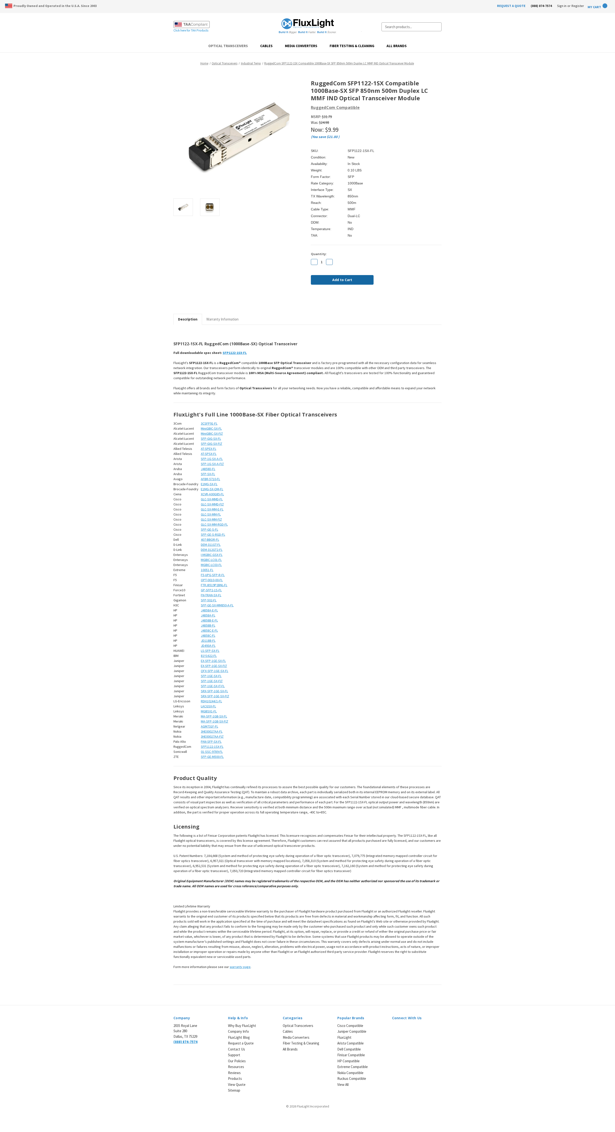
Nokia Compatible (350, 1072)
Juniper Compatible (351, 1031)
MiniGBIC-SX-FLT (212, 433)
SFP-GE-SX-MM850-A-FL (217, 605)
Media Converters (301, 46)
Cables (266, 46)
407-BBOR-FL (210, 539)
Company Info (238, 1031)
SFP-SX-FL (208, 474)
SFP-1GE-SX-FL (211, 676)
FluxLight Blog (239, 1037)
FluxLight (344, 1037)
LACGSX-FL (208, 706)
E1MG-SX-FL (209, 484)
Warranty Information (222, 319)
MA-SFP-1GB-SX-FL (214, 716)
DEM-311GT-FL (211, 544)
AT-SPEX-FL (208, 449)
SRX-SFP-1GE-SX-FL (214, 691)
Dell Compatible (349, 1049)
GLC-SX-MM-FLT (211, 519)
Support (234, 1055)
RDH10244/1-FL (211, 701)
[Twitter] (337, 301)
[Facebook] (313, 301)
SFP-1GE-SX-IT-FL (213, 686)
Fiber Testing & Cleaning (352, 46)
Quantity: (319, 254)
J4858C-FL (208, 635)
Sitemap (234, 1090)
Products (235, 1078)
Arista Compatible (350, 1043)
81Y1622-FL (209, 656)
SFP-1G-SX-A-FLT (212, 464)
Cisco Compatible (350, 1025)
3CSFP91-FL (209, 423)
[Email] (321, 301)
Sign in (561, 6)
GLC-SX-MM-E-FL (212, 509)
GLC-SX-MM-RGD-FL (214, 524)
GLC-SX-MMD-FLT (212, 504)
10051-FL (207, 570)
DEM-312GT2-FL (211, 549)
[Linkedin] (346, 301)
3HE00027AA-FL (211, 731)
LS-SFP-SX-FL (210, 650)
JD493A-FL (208, 645)
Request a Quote (241, 1043)
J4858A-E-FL (209, 610)
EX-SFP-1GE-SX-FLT (214, 666)
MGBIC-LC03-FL (211, 565)
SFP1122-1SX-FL (235, 353)
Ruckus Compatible (351, 1078)
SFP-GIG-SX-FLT (211, 443)
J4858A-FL (208, 615)
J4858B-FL (208, 625)
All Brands (397, 46)
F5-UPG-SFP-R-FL (213, 575)
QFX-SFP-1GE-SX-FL (214, 671)
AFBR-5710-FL (210, 479)
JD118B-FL (208, 640)
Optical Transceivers (228, 46)
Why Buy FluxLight (242, 1025)
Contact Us (236, 1049)
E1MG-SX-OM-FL (212, 489)
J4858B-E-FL (209, 620)
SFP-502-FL (208, 600)
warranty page (240, 967)
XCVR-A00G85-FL (212, 494)
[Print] (329, 301)
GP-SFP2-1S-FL (211, 590)
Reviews (234, 1072)
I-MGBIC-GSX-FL (211, 555)
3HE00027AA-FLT (212, 736)
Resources (236, 1066)
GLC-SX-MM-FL (211, 514)
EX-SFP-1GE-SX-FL (213, 661)
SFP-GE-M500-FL (212, 757)
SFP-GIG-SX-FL (211, 438)
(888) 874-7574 (541, 6)
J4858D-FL (208, 469)
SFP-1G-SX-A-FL (212, 459)
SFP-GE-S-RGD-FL (213, 534)
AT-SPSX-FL (208, 454)
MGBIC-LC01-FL (211, 560)
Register (578, 6)
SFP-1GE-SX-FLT (212, 681)
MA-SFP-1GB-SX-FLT (214, 721)
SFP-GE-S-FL (209, 529)
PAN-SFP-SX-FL (211, 741)
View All (343, 1084)
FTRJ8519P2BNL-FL (214, 585)
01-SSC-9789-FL (212, 751)
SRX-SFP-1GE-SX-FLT (215, 696)
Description (187, 319)
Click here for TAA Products (190, 30)
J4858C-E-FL (209, 630)
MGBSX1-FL (209, 711)
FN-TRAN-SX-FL (211, 595)
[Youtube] (419, 1028)
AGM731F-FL (209, 726)
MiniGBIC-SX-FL (211, 428)
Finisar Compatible (351, 1055)
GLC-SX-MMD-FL (212, 499)
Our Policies (237, 1061)
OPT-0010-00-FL (212, 580)
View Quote (237, 1084)
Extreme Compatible (352, 1066)
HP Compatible (348, 1061)
